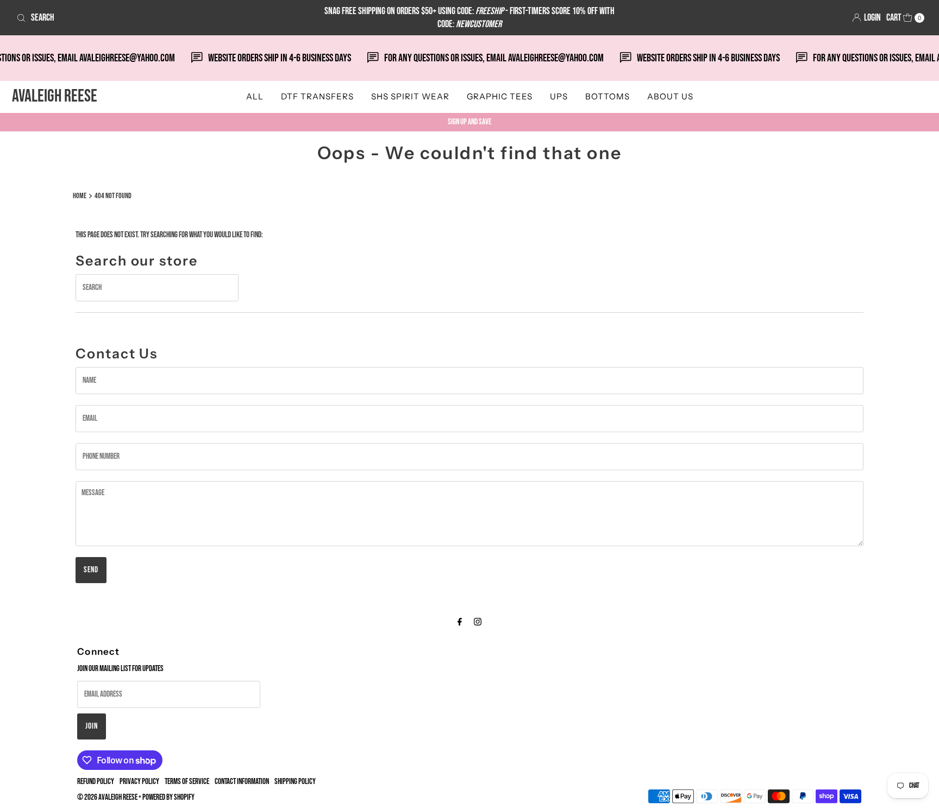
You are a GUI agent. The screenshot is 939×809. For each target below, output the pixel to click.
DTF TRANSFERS (317, 96)
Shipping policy (295, 781)
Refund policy (95, 781)
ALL (255, 96)
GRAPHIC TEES (500, 96)
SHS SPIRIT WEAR (410, 96)
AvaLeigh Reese (54, 96)
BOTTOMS (607, 96)
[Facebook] (460, 622)
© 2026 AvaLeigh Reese (107, 797)
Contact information (242, 781)
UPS (559, 96)
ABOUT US (670, 96)
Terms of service (187, 781)
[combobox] (161, 18)
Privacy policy (139, 781)
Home (79, 196)
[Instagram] (477, 622)
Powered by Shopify (168, 797)
